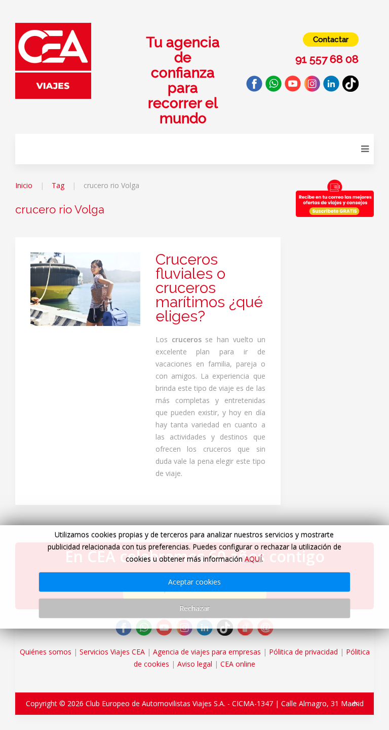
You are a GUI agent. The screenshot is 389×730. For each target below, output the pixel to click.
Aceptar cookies (194, 582)
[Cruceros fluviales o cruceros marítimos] (85, 288)
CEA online (237, 664)
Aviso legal (194, 664)
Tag (58, 185)
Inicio (23, 185)
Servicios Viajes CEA (112, 651)
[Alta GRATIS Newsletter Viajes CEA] (335, 198)
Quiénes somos (45, 651)
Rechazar (194, 608)
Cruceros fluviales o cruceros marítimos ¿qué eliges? (209, 287)
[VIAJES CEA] (53, 60)
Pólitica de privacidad (303, 651)
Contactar (330, 39)
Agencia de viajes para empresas (207, 651)
